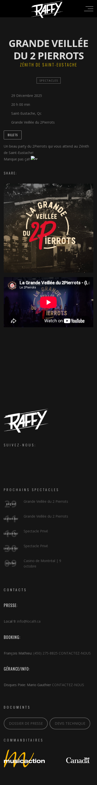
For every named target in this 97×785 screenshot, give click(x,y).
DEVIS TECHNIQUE (70, 723)
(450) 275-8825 (45, 653)
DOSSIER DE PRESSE (26, 723)
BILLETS (13, 135)
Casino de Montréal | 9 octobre (42, 563)
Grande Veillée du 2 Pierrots (46, 501)
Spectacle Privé (36, 531)
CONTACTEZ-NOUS (75, 653)
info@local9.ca (29, 621)
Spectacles (48, 80)
